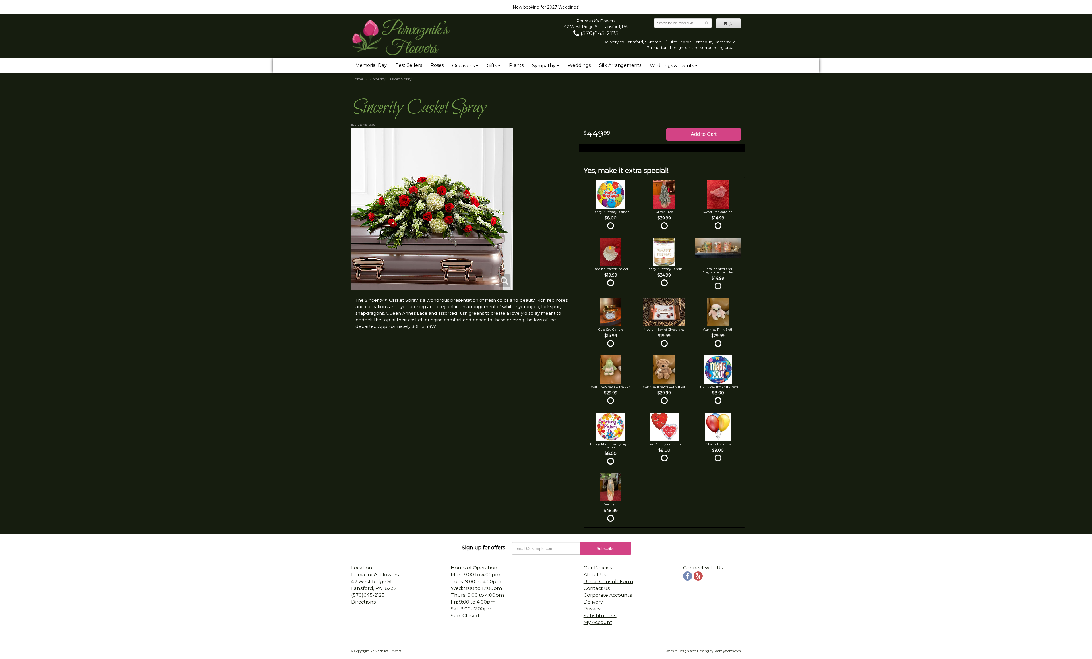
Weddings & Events (672, 65)
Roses (437, 65)
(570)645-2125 (599, 33)
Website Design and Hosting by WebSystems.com (703, 651)
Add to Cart (704, 134)
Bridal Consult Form (608, 581)
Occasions (463, 65)
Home (357, 79)
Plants (516, 65)
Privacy (592, 609)
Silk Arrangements (620, 65)
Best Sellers (408, 65)
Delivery (593, 602)
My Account (598, 622)
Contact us (597, 588)
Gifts (492, 65)
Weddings (579, 65)
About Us (595, 574)
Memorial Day (371, 65)
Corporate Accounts (608, 595)
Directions (363, 602)
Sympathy (543, 65)
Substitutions (600, 615)
